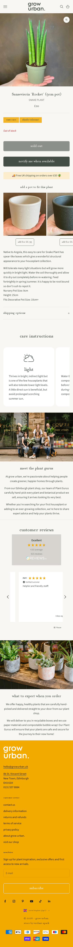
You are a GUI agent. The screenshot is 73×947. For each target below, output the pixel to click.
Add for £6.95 (25, 242)
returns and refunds (14, 817)
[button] (8, 597)
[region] (36, 597)
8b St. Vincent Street (14, 774)
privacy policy (11, 830)
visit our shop (11, 842)
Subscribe (36, 888)
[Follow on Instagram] (14, 901)
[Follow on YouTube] (31, 901)
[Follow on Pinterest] (22, 901)
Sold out (36, 146)
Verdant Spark (41, 923)
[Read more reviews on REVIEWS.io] (36, 558)
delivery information (15, 811)
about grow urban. (14, 836)
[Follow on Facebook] (5, 901)
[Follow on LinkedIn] (49, 901)
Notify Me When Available (37, 161)
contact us (9, 805)
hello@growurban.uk (15, 767)
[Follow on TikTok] (40, 901)
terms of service (12, 823)
